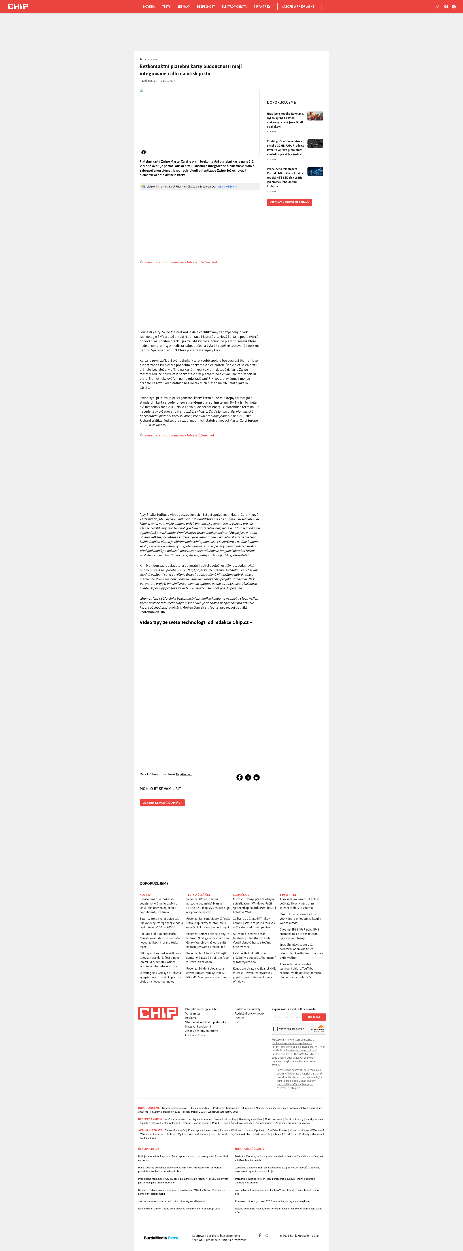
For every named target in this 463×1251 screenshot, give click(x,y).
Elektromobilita (234, 6)
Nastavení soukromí (198, 1026)
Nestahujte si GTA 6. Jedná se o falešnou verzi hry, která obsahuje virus (179, 1208)
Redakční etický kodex (249, 1013)
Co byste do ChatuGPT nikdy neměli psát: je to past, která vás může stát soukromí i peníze (254, 923)
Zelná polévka (170, 1122)
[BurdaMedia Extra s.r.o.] (158, 1013)
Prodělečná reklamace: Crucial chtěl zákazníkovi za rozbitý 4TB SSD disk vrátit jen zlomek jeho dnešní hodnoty (285, 177)
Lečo (225, 1122)
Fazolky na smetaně (199, 1119)
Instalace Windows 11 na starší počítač (242, 1130)
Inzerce (240, 1017)
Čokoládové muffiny (225, 1119)
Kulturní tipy (315, 1107)
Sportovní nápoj (294, 1119)
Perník (216, 1122)
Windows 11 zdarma (151, 1134)
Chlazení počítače (175, 1130)
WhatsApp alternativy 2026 (223, 1111)
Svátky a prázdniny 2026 (166, 1111)
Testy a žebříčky (198, 894)
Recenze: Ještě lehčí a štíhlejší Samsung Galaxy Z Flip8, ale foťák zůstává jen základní (207, 958)
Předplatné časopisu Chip (201, 1009)
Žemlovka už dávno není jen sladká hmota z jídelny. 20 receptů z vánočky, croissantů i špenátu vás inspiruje (277, 1169)
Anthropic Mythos (176, 1134)
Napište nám (184, 774)
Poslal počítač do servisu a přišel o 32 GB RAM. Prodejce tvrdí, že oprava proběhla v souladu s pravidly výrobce (285, 148)
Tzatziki (185, 1122)
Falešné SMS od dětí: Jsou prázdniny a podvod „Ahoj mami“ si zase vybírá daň (254, 958)
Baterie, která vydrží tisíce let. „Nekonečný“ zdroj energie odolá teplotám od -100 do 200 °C (161, 923)
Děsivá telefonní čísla (174, 1107)
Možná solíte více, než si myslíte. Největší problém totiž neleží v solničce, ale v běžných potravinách (279, 1158)
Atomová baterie (198, 1134)
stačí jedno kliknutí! (226, 186)
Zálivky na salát (315, 1119)
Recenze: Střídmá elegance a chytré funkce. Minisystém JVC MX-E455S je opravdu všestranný (207, 973)
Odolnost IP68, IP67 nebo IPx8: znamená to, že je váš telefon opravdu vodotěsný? (300, 934)
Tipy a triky (262, 6)
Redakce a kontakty (247, 1009)
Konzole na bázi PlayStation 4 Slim (230, 1134)
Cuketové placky (149, 1122)
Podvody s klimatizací (311, 1134)
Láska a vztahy (297, 1107)
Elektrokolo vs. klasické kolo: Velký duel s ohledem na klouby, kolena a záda (300, 919)
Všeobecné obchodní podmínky (205, 1022)
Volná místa (192, 1013)
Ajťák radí (143, 1111)
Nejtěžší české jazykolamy (271, 1107)
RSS (237, 1022)
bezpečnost (242, 894)
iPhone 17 (279, 1134)
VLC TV (292, 1134)
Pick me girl (246, 1107)
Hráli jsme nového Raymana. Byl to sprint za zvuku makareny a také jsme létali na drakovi (285, 120)
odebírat (314, 1017)
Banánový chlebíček (250, 1119)
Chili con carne (273, 1119)
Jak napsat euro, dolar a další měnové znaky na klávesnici (171, 1201)
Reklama (191, 1017)
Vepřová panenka (175, 1119)
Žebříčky (184, 6)
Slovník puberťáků (200, 1107)
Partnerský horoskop (225, 1107)
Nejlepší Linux (148, 1137)
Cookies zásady (195, 1035)
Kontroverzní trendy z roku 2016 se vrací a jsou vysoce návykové (272, 1201)
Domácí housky (264, 1122)
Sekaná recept (201, 1122)
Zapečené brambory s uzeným (293, 1122)
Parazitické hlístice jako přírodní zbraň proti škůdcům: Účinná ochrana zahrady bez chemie (275, 1180)
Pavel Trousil (148, 80)
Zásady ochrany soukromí (201, 1030)
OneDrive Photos (277, 1130)
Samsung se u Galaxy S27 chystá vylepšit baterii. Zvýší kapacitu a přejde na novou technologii (160, 977)
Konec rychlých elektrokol (202, 1130)
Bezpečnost (206, 6)
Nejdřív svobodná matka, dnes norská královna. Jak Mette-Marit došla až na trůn (278, 1210)
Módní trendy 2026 (194, 1111)
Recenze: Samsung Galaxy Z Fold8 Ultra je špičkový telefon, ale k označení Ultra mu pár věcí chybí (208, 923)
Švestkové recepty (241, 1122)
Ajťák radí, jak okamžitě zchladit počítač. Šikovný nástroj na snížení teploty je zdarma (301, 903)
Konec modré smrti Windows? (307, 1130)
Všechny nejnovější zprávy (162, 802)
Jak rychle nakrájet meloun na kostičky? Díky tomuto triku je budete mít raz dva (278, 1191)
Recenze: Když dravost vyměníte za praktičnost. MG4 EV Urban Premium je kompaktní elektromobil (181, 1191)
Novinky (149, 6)
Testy (166, 6)
